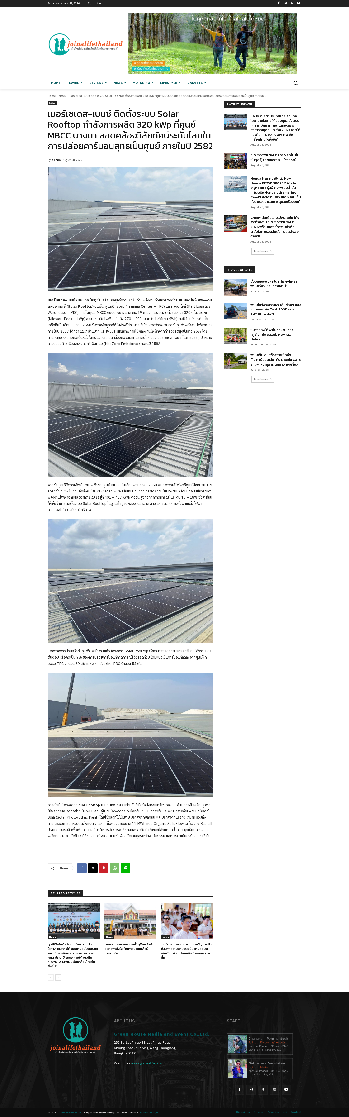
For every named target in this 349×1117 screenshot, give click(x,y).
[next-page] (58, 977)
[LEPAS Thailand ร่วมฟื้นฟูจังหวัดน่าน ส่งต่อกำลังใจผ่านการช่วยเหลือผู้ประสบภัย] (130, 921)
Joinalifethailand (69, 1112)
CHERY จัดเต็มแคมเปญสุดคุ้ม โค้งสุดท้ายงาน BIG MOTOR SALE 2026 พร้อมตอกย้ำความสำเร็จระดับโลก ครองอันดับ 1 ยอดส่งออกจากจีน (275, 227)
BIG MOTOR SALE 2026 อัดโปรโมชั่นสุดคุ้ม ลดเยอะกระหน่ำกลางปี (274, 157)
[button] (295, 83)
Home (52, 96)
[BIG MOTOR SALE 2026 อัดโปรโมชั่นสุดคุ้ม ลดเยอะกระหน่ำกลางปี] (235, 161)
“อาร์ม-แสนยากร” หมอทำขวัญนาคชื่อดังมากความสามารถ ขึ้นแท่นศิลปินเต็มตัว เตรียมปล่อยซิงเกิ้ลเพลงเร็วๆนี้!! (186, 951)
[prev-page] (51, 977)
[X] (292, 3)
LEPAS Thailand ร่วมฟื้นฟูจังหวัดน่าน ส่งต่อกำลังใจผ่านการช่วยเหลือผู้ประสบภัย (130, 948)
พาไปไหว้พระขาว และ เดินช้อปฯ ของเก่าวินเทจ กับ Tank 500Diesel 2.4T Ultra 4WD (275, 309)
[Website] (274, 1089)
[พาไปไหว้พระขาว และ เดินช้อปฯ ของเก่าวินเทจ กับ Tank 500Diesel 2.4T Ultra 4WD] (235, 311)
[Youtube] (298, 3)
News (62, 96)
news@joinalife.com (147, 1063)
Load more (261, 251)
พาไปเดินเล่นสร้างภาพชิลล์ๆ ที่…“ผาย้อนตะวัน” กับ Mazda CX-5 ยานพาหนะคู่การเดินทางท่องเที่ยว (275, 360)
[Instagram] (285, 3)
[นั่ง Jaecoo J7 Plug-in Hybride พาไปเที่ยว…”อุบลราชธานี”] (235, 287)
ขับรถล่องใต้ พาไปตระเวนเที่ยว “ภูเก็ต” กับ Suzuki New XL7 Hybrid (271, 335)
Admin (56, 160)
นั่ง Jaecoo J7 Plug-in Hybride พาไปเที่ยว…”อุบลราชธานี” (273, 284)
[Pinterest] (103, 868)
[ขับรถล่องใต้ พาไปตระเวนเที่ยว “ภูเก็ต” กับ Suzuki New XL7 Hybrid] (235, 336)
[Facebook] (279, 3)
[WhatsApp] (114, 868)
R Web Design (149, 1112)
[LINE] (125, 868)
